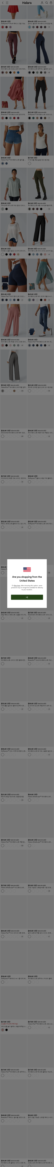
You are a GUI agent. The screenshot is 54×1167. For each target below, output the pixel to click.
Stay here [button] (17, 585)
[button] (27, 569)
